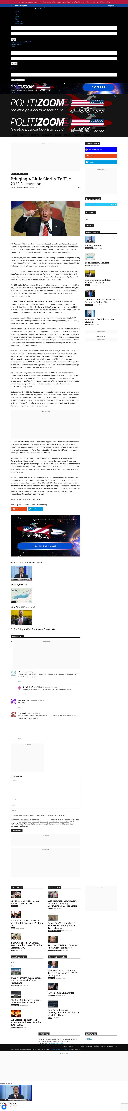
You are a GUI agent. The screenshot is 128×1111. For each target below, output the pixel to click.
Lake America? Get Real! (23, 607)
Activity (103, 1046)
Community (47, 135)
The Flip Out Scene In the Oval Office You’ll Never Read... (26, 1001)
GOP (20, 174)
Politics (77, 135)
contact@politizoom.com (54, 1043)
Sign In (17, 12)
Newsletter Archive (112, 1046)
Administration (15, 1027)
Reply (19, 681)
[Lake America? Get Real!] (45, 595)
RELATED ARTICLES (18, 563)
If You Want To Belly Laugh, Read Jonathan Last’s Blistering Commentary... (27, 945)
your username (15, 31)
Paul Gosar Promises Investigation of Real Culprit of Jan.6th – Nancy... (63, 1012)
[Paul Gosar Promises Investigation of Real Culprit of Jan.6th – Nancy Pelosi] (64, 1004)
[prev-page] (11, 633)
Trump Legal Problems (54, 930)
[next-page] (12, 633)
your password (15, 37)
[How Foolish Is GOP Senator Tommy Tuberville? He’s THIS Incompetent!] (64, 964)
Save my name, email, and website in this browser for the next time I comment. (38, 815)
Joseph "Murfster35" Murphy (20, 187)
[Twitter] (39, 8)
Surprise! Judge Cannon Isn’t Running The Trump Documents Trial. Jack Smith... (63, 903)
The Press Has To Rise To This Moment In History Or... (25, 902)
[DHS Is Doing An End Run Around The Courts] (45, 617)
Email (86, 219)
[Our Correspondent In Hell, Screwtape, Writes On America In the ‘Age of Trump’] (27, 1013)
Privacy (71, 1046)
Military (87, 324)
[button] (115, 96)
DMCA (76, 1046)
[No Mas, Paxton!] (45, 573)
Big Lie (13, 928)
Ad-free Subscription (19, 5)
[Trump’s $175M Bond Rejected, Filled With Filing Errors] (64, 939)
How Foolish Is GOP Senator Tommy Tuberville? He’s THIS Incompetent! (62, 973)
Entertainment (14, 985)
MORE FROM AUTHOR (35, 563)
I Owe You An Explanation (61, 992)
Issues (87, 135)
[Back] (44, 8)
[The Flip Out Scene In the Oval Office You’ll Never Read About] (27, 994)
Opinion (67, 135)
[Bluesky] (35, 8)
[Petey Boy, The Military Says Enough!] (101, 313)
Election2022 (14, 174)
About (23, 135)
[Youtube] (40, 8)
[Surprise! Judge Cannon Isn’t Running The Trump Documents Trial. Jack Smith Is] (64, 894)
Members (96, 1046)
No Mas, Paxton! (19, 584)
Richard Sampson (24, 700)
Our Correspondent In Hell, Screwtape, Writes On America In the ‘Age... (26, 1022)
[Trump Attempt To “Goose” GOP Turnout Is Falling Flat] (101, 293)
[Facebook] (37, 8)
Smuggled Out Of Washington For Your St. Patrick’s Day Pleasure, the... (26, 980)
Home (14, 135)
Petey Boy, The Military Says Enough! (99, 320)
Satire (58, 135)
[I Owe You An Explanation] (64, 986)
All (13, 962)
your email (14, 56)
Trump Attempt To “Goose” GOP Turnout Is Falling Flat (100, 300)
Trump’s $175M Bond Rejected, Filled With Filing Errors (63, 946)
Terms (13, 46)
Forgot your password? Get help (21, 42)
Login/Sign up (112, 5)
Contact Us (33, 135)
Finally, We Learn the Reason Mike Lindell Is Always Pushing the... (27, 923)
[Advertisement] (45, 159)
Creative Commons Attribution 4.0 (60, 1049)
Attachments (15, 819)
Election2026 (14, 579)
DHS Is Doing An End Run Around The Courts (33, 629)
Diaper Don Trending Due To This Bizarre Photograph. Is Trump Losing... (62, 925)
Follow (113, 204)
